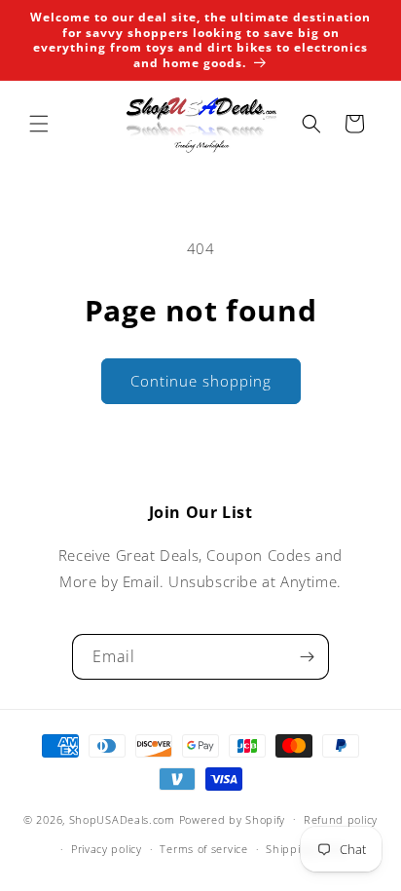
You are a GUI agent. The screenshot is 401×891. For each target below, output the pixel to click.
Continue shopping (201, 380)
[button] (39, 123)
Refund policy (341, 819)
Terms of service (203, 848)
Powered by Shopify (232, 818)
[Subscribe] (306, 657)
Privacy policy (106, 848)
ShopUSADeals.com (122, 818)
